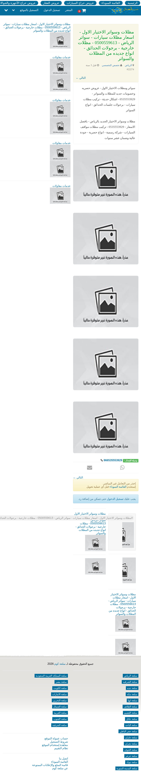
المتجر (68, 10)
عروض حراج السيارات (80, 3)
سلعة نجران (131, 743)
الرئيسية (133, 3)
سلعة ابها (132, 700)
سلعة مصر (61, 682)
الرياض (128, 65)
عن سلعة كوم (60, 768)
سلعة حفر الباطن (128, 731)
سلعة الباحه (131, 725)
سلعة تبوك (131, 762)
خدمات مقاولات (61, 57)
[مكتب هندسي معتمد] (60, 152)
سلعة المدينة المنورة (127, 768)
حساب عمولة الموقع (56, 738)
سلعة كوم (60, 663)
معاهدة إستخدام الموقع (55, 744)
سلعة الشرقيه (130, 682)
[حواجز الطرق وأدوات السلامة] (60, 109)
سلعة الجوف (130, 749)
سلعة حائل (131, 719)
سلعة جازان (131, 737)
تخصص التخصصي (111, 65)
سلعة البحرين (60, 700)
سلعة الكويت (60, 688)
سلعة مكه (132, 694)
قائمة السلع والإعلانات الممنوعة (50, 765)
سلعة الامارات (59, 694)
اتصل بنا (63, 758)
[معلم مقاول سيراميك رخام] (60, 168)
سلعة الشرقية (59, 725)
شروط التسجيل (59, 741)
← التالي (81, 77)
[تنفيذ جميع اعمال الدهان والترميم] (60, 195)
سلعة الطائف (130, 706)
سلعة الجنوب (60, 719)
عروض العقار (51, 3)
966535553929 (113, 460)
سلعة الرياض (130, 675)
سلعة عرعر (131, 756)
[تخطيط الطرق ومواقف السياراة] (60, 126)
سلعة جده (132, 688)
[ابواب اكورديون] (60, 66)
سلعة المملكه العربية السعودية (51, 675)
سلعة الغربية (60, 712)
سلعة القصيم (130, 712)
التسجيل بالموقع (29, 10)
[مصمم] (60, 83)
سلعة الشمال (60, 706)
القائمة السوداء (110, 3)
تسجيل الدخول (52, 10)
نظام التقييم (61, 748)
